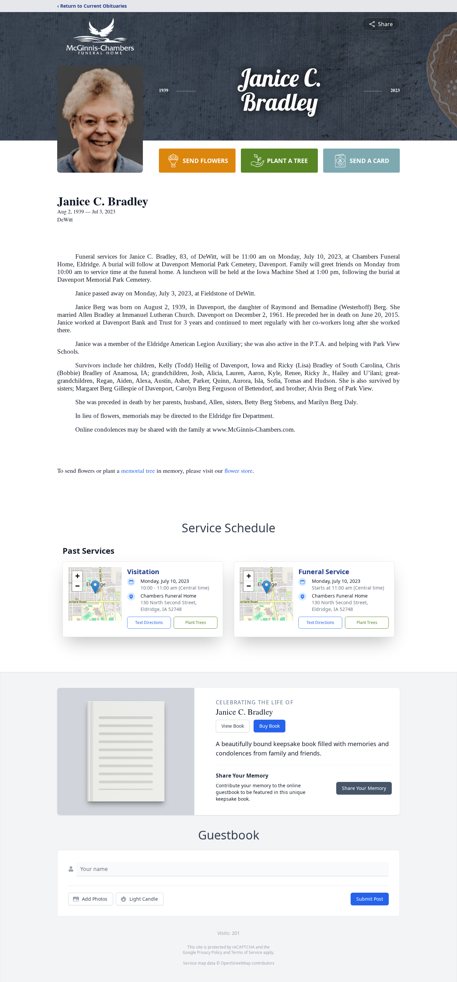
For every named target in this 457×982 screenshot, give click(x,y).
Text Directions (149, 622)
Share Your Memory (364, 788)
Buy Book (269, 726)
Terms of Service (246, 952)
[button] (95, 587)
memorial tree (138, 470)
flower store (238, 470)
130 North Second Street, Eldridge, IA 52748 (169, 605)
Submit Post (369, 899)
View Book (232, 726)
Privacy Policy (209, 952)
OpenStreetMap (236, 963)
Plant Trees (195, 622)
